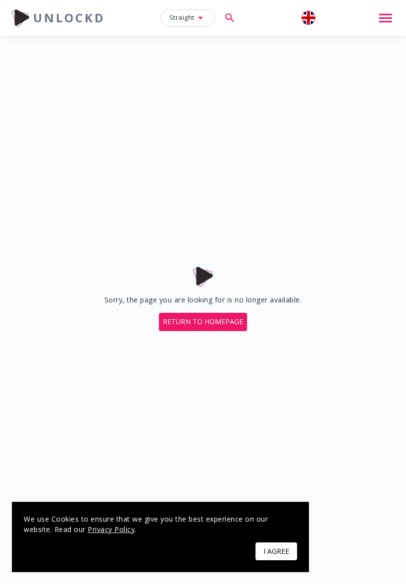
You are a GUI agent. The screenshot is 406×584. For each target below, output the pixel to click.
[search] (230, 18)
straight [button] (182, 17)
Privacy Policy (111, 529)
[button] (203, 322)
